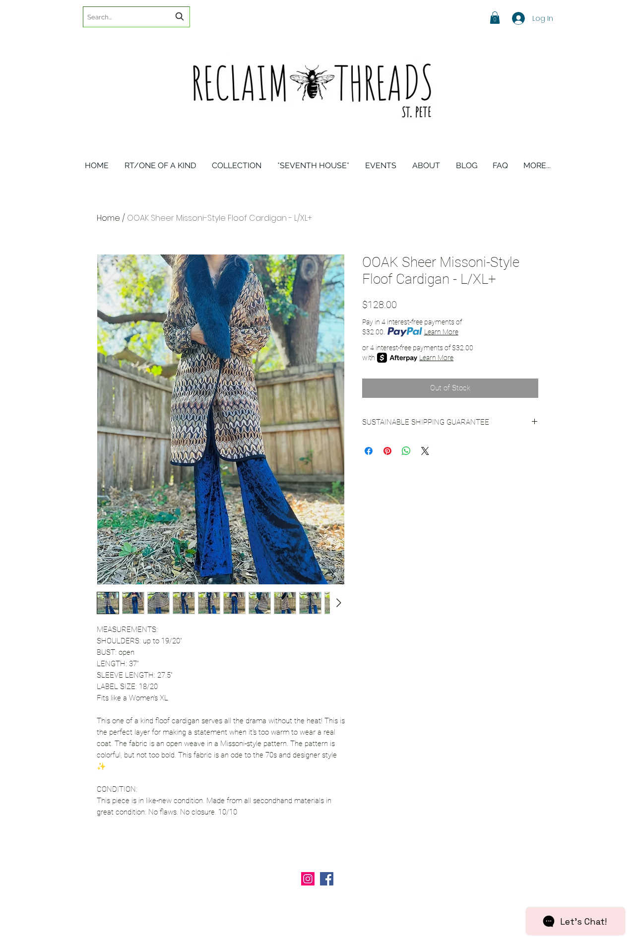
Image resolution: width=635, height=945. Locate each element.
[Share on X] (425, 451)
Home (108, 218)
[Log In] (511, 18)
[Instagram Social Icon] (308, 878)
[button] (495, 17)
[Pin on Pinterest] (387, 451)
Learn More (441, 332)
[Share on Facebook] (369, 451)
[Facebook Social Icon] (326, 878)
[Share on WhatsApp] (406, 451)
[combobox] (136, 16)
